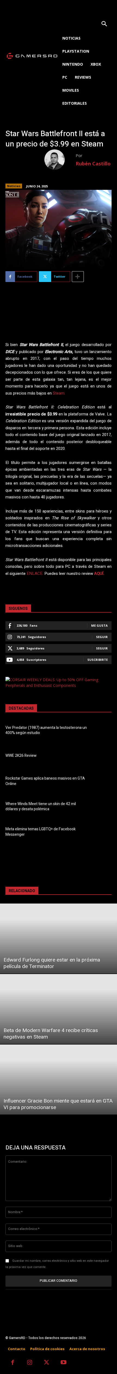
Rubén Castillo (93, 163)
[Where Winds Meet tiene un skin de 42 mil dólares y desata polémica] (102, 807)
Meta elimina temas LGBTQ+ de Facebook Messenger (40, 831)
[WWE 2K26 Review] (102, 757)
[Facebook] (12, 1363)
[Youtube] (64, 1363)
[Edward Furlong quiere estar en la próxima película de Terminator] (58, 938)
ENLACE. (35, 573)
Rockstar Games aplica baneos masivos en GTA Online (45, 781)
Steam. (59, 393)
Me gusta (99, 625)
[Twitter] (46, 1363)
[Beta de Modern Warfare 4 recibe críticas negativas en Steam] (58, 1009)
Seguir (102, 637)
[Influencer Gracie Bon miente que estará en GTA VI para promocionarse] (58, 1079)
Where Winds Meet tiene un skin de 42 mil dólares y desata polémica (40, 806)
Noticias (13, 186)
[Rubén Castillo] (60, 159)
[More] (78, 276)
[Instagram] (30, 1363)
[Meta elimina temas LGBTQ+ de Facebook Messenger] (102, 833)
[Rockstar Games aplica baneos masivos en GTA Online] (102, 782)
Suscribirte (97, 660)
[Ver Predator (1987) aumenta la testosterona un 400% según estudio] (102, 731)
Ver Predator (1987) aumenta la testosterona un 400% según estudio (46, 730)
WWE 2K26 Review (20, 755)
